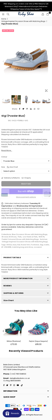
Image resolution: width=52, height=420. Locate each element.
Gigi (41, 244)
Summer (43, 239)
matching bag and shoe (22, 247)
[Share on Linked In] (31, 109)
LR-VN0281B (6, 247)
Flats (20, 236)
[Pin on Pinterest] (27, 109)
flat (18, 244)
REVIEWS (7, 285)
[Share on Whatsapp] (35, 109)
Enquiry (27, 178)
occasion (38, 247)
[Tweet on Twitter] (23, 109)
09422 (9, 244)
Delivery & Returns (12, 178)
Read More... (6, 150)
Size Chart (13, 167)
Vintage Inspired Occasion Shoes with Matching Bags (23, 21)
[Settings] (42, 14)
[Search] (8, 14)
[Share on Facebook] (20, 109)
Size (9, 167)
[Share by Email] (38, 109)
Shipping (5, 134)
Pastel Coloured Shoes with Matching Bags (20, 239)
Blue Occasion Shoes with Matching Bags (29, 234)
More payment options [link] (26, 197)
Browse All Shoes (9, 236)
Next (49, 62)
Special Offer (8, 31)
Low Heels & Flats (30, 236)
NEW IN (42, 236)
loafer (46, 244)
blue (15, 244)
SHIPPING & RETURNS (13, 293)
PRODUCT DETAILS (12, 257)
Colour (4, 157)
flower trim (25, 244)
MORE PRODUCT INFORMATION (17, 278)
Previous (3, 62)
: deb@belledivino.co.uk (19, 378)
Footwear (35, 244)
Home (3, 19)
